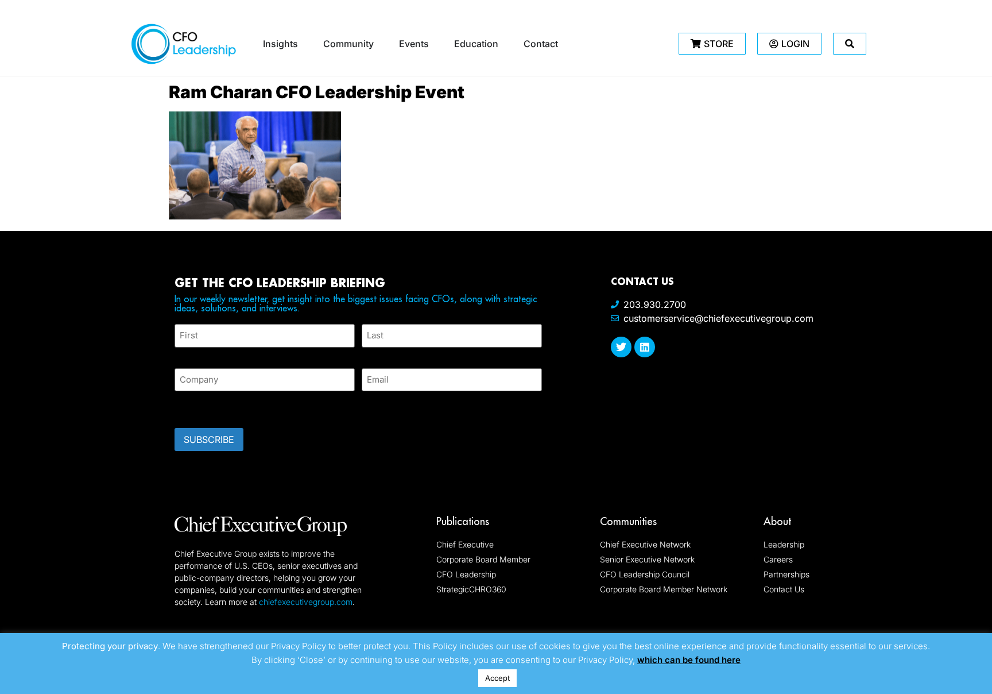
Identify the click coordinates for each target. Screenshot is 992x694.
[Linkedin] (644, 347)
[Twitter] (621, 347)
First (184, 354)
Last (370, 354)
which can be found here (689, 659)
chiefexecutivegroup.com (305, 602)
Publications (462, 521)
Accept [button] (497, 678)
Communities (628, 521)
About (777, 521)
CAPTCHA (197, 406)
